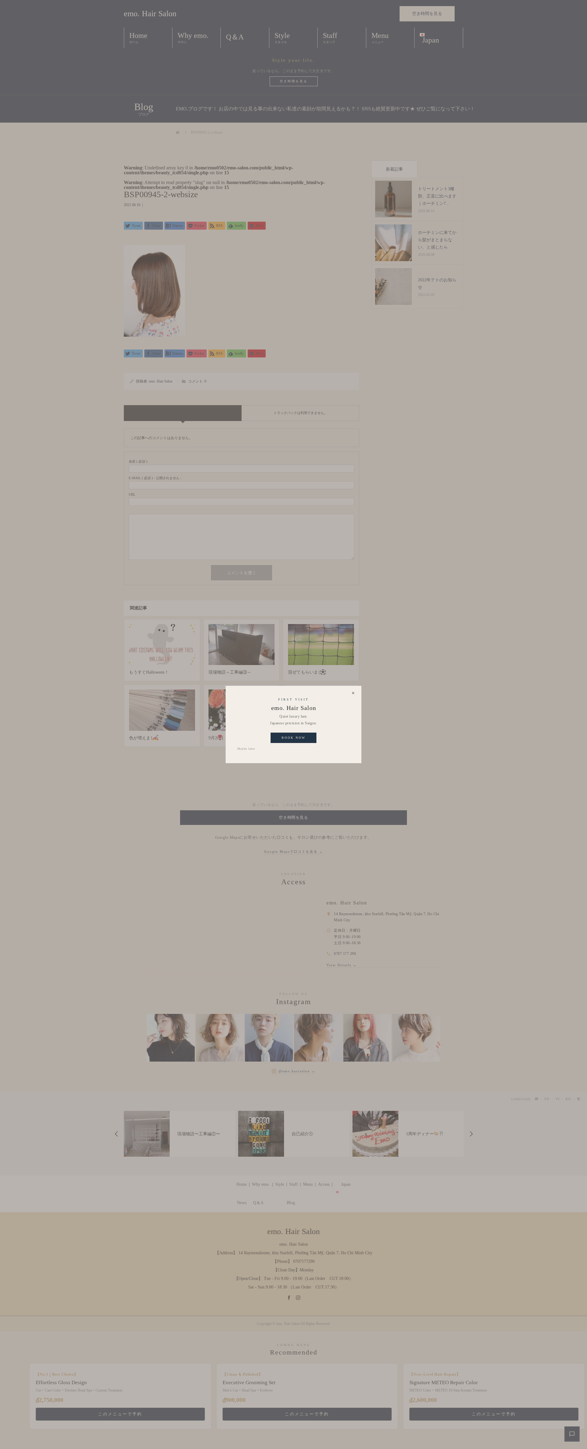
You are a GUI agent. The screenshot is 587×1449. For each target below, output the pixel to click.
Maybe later (246, 748)
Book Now (293, 737)
